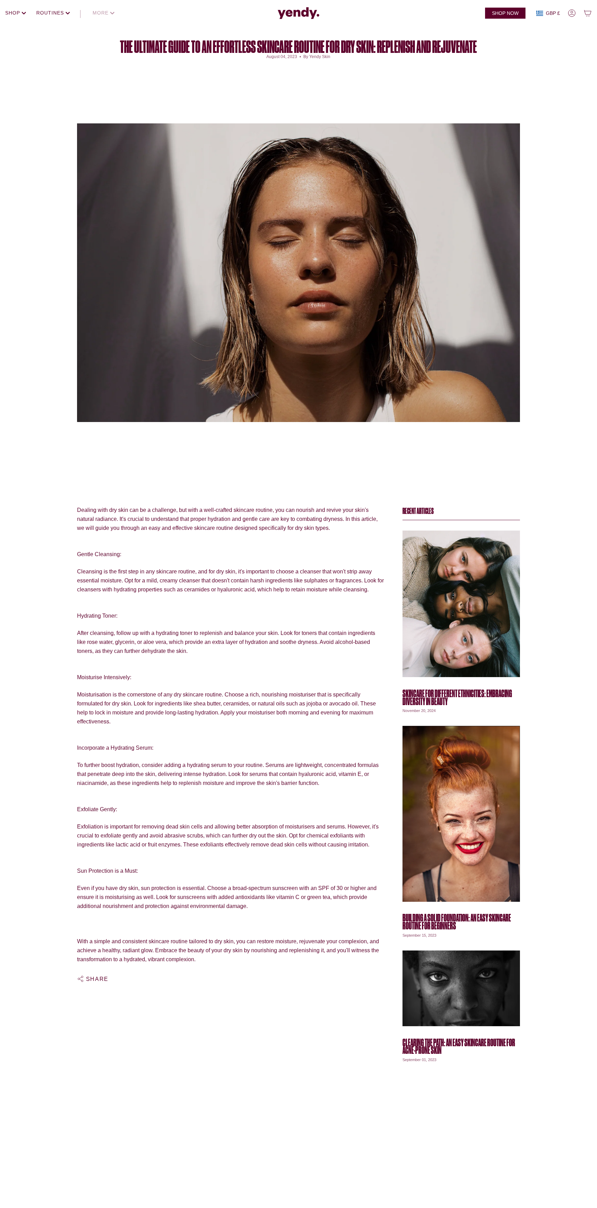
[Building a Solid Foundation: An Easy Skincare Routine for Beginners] (461, 814)
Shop (13, 13)
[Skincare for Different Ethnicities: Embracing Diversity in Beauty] (461, 603)
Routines (51, 13)
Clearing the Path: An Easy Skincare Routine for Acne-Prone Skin (458, 1046)
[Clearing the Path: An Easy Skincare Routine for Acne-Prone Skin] (461, 989)
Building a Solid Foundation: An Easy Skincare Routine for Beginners (456, 922)
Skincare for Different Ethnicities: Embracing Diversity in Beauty (457, 697)
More (101, 13)
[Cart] (588, 13)
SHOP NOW (505, 13)
